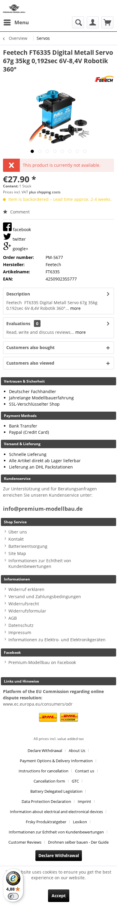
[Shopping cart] (107, 22)
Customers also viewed (30, 363)
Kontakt (16, 539)
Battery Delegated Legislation (56, 791)
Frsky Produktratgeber (46, 821)
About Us (77, 750)
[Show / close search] (78, 22)
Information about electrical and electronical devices (56, 811)
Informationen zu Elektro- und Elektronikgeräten (57, 639)
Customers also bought (30, 347)
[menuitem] (16, 22)
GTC (75, 781)
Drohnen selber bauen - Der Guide (78, 842)
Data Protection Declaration (46, 801)
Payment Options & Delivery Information (56, 760)
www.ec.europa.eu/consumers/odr (38, 704)
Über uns (17, 532)
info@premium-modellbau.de (43, 509)
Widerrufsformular (27, 611)
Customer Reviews (24, 842)
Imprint (84, 801)
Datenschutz (21, 625)
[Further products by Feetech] (104, 78)
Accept (59, 895)
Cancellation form (49, 781)
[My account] (93, 22)
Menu (21, 22)
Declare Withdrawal (45, 750)
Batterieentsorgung (27, 546)
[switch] (13, 896)
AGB (12, 618)
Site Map (17, 553)
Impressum (19, 632)
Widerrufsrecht (23, 604)
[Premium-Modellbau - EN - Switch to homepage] (14, 8)
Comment (19, 212)
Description (18, 294)
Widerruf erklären (26, 589)
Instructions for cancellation (43, 771)
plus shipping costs (45, 192)
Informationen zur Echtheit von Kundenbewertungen (39, 563)
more (75, 308)
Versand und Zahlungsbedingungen (44, 596)
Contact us (84, 771)
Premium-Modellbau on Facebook (42, 662)
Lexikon (80, 821)
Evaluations (18, 323)
